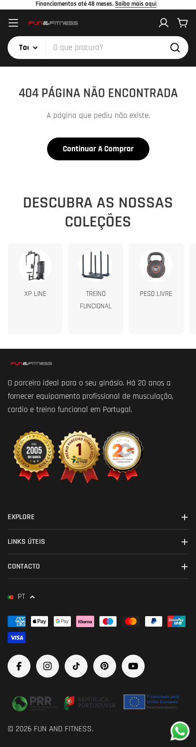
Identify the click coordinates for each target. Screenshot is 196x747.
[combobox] (98, 47)
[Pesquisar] (175, 47)
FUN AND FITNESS (63, 729)
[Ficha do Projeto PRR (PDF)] (97, 702)
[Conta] (163, 23)
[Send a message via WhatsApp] (180, 731)
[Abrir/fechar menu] (13, 23)
